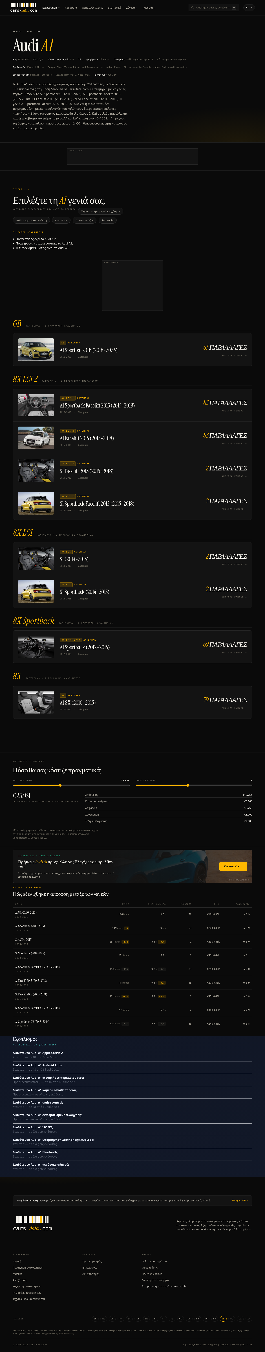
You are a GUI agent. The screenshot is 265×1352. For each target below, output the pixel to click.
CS (180, 1319)
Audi (29, 31)
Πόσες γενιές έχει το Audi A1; (36, 239)
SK (189, 1319)
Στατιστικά (114, 7)
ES (129, 1319)
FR (121, 1319)
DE (112, 1319)
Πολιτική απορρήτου (154, 1261)
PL (172, 1319)
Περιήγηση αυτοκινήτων (28, 1267)
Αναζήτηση (19, 1280)
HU (197, 1319)
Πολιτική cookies (152, 1274)
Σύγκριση (131, 7)
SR (146, 1319)
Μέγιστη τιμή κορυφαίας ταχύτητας (100, 211)
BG (231, 1319)
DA (240, 1319)
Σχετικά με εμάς (92, 1261)
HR (155, 1319)
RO (103, 1319)
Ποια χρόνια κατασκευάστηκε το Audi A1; (44, 243)
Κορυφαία (71, 7)
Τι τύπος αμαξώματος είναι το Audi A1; (42, 248)
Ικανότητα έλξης (84, 220)
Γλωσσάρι (148, 7)
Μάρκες (17, 1274)
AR (249, 1319)
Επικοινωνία (89, 1267)
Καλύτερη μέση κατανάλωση (31, 220)
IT (137, 1319)
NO (206, 1319)
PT (163, 1319)
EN (95, 1319)
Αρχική (17, 31)
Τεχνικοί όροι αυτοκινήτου (29, 1299)
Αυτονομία (108, 220)
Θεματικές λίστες (92, 7)
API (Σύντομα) (90, 1274)
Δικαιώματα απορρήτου (156, 1280)
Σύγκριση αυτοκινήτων (27, 1286)
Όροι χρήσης (150, 1267)
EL (223, 1319)
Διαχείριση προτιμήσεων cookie (164, 1286)
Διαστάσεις (61, 220)
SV (214, 1319)
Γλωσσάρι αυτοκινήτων (27, 1292)
